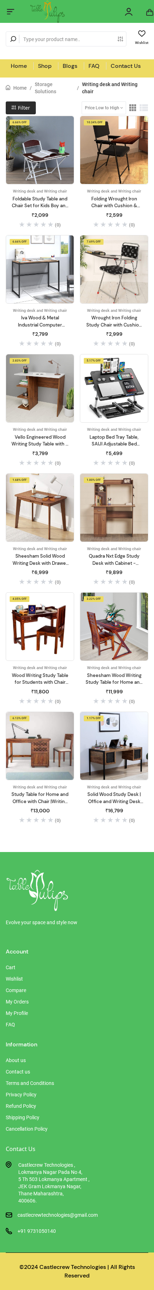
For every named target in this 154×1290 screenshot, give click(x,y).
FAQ (94, 66)
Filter (23, 107)
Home (19, 66)
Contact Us (126, 66)
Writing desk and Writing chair (110, 87)
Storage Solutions (45, 87)
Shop (45, 66)
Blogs (70, 66)
